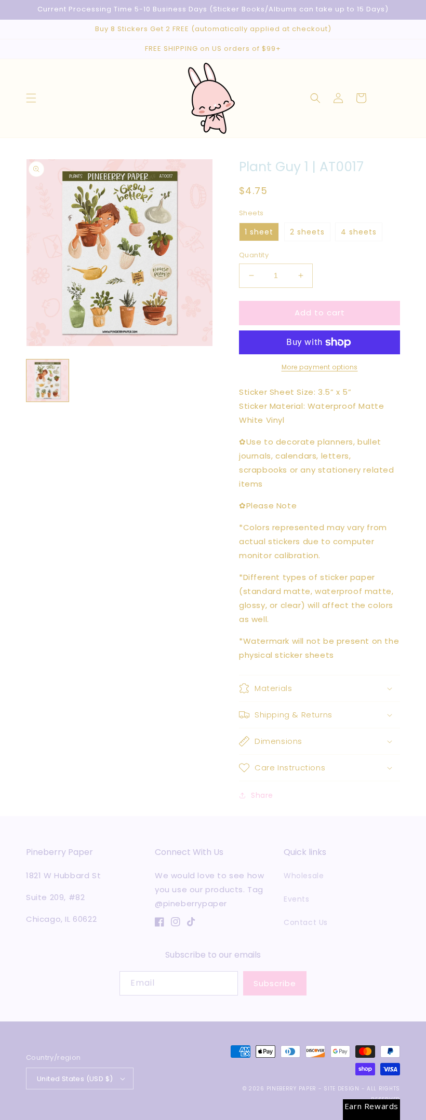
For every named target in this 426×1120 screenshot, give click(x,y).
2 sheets (307, 232)
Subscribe (275, 983)
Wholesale (304, 875)
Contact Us (306, 922)
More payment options (320, 367)
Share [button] (262, 795)
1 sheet (259, 232)
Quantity (254, 255)
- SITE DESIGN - (342, 1089)
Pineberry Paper (292, 1089)
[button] (31, 98)
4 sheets (359, 232)
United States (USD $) (75, 1079)
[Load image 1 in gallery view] (47, 380)
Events (297, 899)
